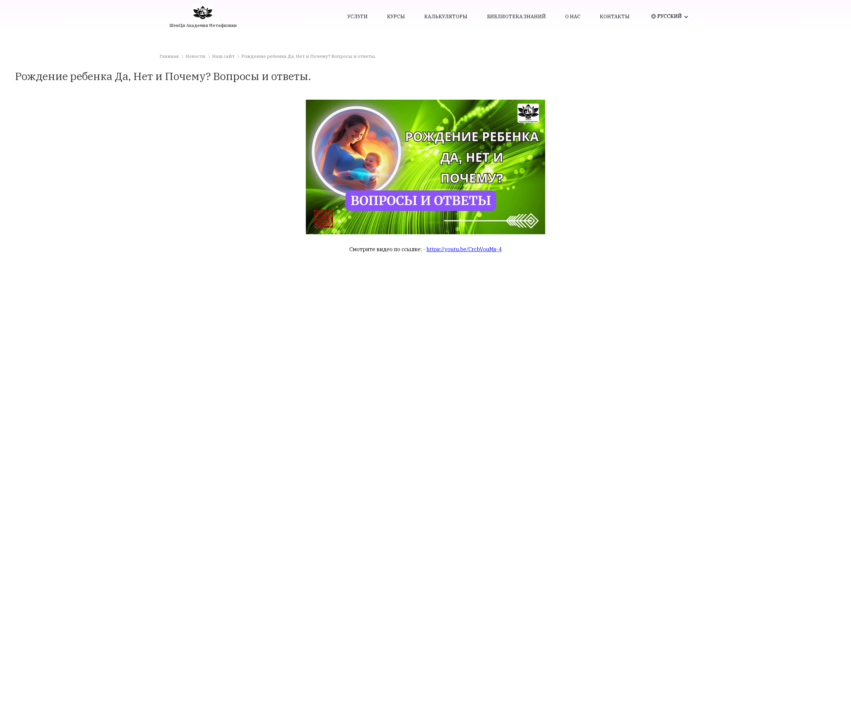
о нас (572, 16)
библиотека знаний (516, 16)
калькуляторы (445, 16)
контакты (615, 16)
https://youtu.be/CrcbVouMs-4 (464, 249)
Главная (169, 56)
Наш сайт (223, 56)
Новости (195, 56)
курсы (396, 16)
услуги (357, 16)
